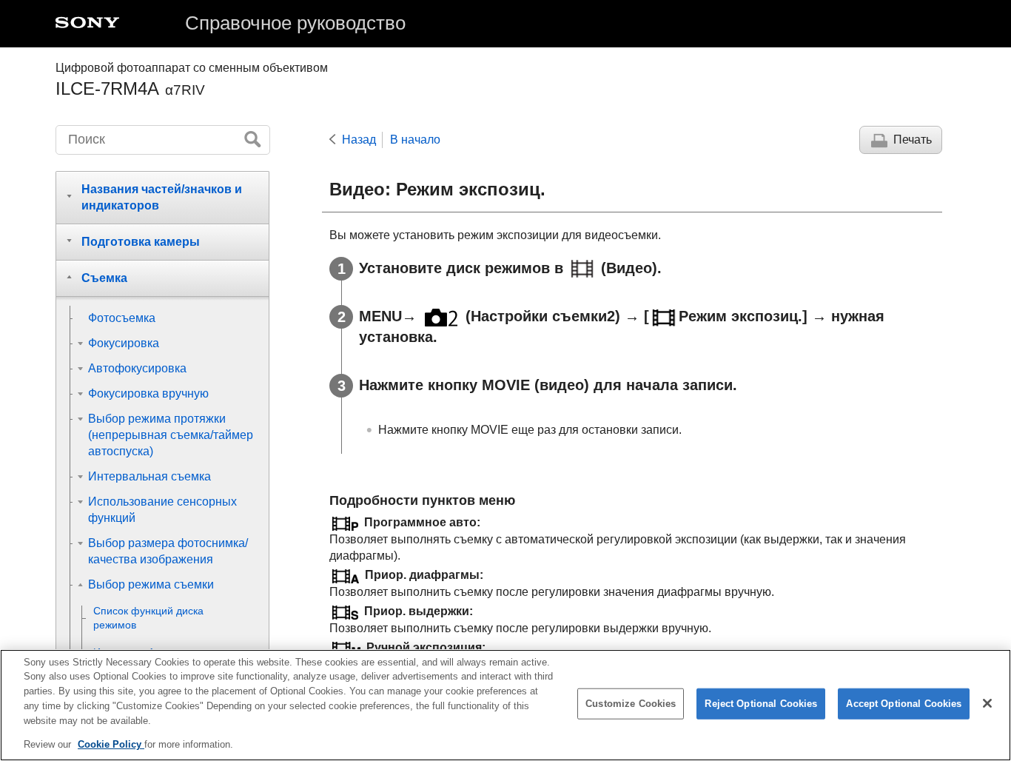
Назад (359, 139)
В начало (415, 139)
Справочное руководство (295, 23)
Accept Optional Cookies (903, 703)
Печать (912, 139)
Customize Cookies (630, 703)
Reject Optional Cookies (761, 703)
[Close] (987, 703)
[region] (505, 705)
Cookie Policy (111, 743)
